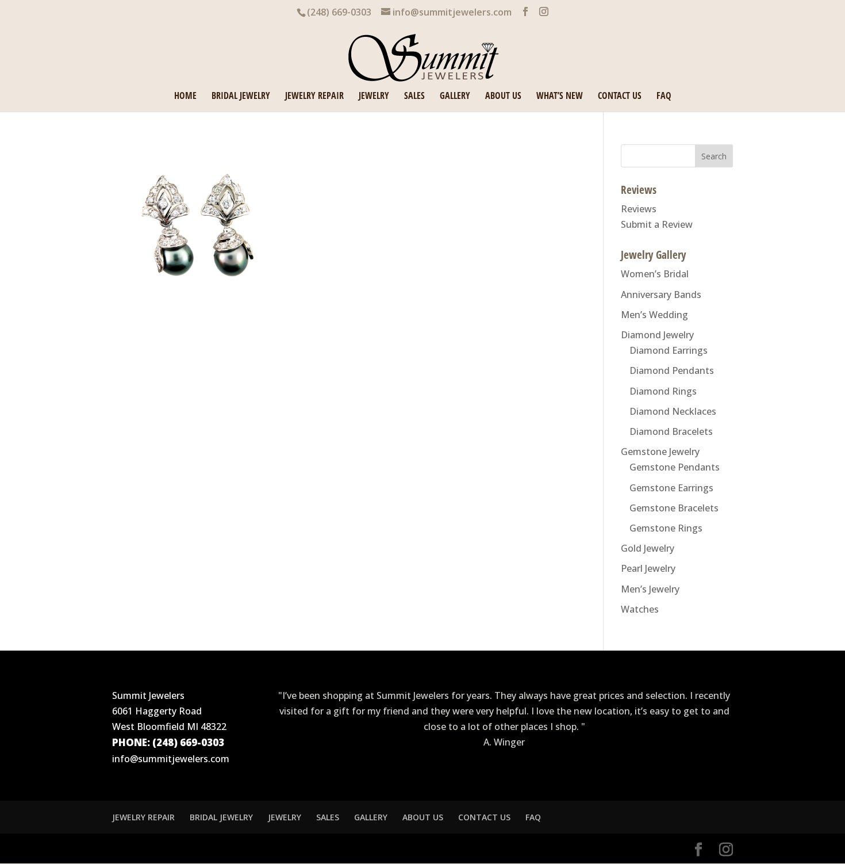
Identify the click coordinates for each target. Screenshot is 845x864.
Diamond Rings (663, 391)
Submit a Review (657, 224)
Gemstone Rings (665, 528)
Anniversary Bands (661, 294)
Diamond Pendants (671, 370)
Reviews (638, 208)
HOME (185, 96)
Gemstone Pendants (674, 467)
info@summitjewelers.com (170, 758)
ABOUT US (503, 96)
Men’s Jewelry (650, 589)
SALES (414, 96)
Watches (640, 609)
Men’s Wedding (654, 314)
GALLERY (455, 96)
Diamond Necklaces (672, 411)
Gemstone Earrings (671, 487)
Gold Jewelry (647, 548)
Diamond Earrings (668, 350)
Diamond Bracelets (671, 431)
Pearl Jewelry (648, 568)
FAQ (663, 96)
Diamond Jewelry (657, 334)
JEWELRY (374, 96)
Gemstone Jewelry (660, 451)
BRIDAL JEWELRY (241, 96)
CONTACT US (620, 96)
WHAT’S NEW (559, 96)
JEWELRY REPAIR (314, 96)
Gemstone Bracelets (674, 508)
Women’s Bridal (655, 273)
